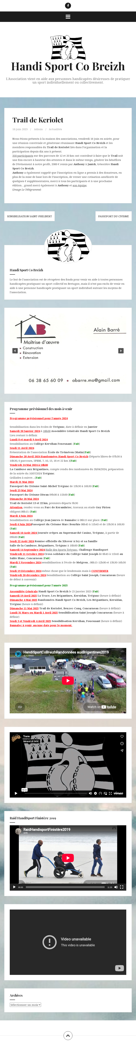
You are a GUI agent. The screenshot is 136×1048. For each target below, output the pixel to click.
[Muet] (116, 887)
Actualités (55, 129)
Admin (38, 129)
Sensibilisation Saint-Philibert (29, 216)
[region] (68, 350)
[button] (15, 350)
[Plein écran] (121, 887)
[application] (68, 858)
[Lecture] (14, 887)
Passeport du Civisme (113, 216)
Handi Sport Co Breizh (68, 65)
